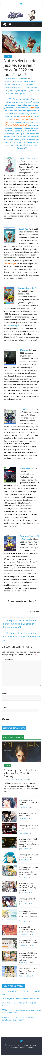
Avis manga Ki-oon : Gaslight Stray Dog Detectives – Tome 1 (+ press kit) (28, 886)
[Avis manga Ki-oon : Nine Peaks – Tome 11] (9, 812)
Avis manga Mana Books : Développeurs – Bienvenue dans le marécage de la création (29, 871)
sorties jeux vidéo (23, 91)
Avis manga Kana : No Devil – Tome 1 (27, 900)
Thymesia (22, 94)
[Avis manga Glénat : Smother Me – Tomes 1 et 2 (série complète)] (9, 926)
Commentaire (8, 659)
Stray (33, 108)
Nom (4, 693)
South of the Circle (11, 94)
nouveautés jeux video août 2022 (15, 88)
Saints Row (12, 91)
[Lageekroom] (21, 10)
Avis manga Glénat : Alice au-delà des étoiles (28, 856)
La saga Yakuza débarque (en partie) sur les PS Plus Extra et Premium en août (19, 624)
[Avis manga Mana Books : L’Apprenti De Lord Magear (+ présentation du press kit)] (9, 838)
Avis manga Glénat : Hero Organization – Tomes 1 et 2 (28, 828)
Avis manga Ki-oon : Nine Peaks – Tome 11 (28, 814)
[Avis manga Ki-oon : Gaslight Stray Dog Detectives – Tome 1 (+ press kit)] (9, 882)
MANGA (7, 766)
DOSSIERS (8, 56)
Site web (5, 719)
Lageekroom (22, 78)
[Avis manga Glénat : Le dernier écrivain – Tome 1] (9, 939)
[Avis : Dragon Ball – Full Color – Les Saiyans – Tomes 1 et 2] (9, 967)
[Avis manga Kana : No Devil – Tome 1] (9, 898)
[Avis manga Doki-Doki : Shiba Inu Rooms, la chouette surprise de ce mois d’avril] (9, 952)
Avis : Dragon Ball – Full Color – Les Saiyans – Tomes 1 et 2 (28, 970)
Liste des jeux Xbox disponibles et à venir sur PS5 (21, 998)
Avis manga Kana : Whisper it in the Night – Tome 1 (28, 802)
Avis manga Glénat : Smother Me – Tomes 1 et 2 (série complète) (29, 929)
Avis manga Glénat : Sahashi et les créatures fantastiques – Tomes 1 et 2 (29, 915)
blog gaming (19, 81)
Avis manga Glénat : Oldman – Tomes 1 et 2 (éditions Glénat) (21, 773)
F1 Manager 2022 (18, 84)
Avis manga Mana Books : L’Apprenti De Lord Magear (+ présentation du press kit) (29, 842)
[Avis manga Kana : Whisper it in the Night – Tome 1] (9, 799)
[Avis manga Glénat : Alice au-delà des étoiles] (9, 854)
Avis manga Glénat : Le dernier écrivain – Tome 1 (28, 941)
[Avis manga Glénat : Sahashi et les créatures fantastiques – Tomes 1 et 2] (9, 910)
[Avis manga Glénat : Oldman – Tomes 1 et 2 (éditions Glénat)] (21, 743)
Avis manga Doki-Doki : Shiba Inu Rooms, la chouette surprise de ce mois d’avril (28, 956)
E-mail (5, 707)
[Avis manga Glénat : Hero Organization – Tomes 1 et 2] (9, 825)
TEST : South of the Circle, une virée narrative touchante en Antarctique (21, 636)
